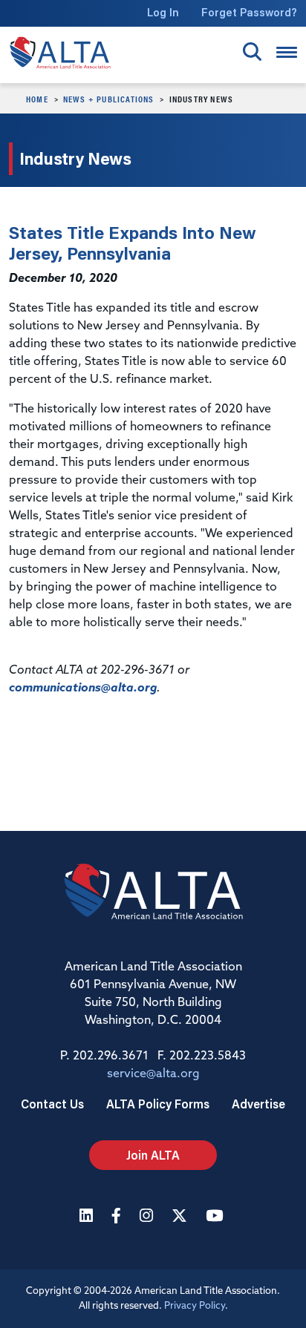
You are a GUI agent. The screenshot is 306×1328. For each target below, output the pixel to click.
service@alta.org (153, 1074)
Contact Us (52, 1103)
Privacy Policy (194, 1306)
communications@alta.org (83, 688)
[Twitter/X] (181, 1217)
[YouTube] (216, 1217)
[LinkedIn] (88, 1217)
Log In (163, 12)
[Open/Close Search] (252, 51)
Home (37, 98)
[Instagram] (148, 1217)
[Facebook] (118, 1217)
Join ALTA (153, 1155)
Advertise (258, 1103)
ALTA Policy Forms (157, 1103)
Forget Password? (249, 12)
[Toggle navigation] (286, 52)
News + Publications (108, 98)
